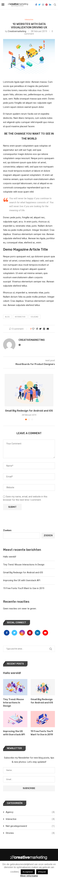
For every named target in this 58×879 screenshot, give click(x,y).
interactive (20, 317)
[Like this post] (33, 329)
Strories (30, 833)
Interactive (29, 20)
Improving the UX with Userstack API (21, 580)
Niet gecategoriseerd (30, 826)
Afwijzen (42, 872)
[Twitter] (39, 4)
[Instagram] (43, 4)
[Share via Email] (48, 329)
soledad (34, 317)
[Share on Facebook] (37, 329)
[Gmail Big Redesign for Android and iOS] (29, 390)
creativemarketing (17, 31)
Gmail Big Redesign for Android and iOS (29, 410)
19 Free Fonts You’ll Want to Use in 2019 (23, 588)
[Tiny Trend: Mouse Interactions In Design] (15, 687)
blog (7, 317)
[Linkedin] (50, 4)
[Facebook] (36, 4)
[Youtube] (45, 632)
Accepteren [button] (28, 872)
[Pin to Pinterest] (44, 329)
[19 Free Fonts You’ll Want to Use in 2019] (43, 719)
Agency (30, 812)
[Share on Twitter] (40, 329)
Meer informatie (29, 875)
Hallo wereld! (9, 556)
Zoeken (7, 530)
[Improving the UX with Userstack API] (15, 719)
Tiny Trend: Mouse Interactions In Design (23, 564)
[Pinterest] (46, 4)
